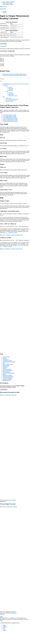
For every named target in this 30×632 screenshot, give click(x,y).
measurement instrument (10, 500)
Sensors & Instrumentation (8, 373)
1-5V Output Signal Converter (9, 116)
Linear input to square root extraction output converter (15, 74)
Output (7, 91)
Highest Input (10, 90)
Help (4, 96)
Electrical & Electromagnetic (9, 361)
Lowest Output (10, 93)
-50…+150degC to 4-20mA (11, 232)
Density (4, 368)
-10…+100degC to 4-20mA (6, 246)
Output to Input (9, 97)
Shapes (4, 374)
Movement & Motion (7, 375)
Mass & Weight (6, 365)
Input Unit (10, 87)
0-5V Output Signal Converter (9, 115)
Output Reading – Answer (12, 95)
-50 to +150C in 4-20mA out (11, 100)
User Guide (5, 85)
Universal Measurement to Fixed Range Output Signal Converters (16, 83)
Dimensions (5, 366)
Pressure (4, 358)
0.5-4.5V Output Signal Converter (10, 118)
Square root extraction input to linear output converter (14, 75)
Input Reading (10, 88)
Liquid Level (6, 359)
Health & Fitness (6, 380)
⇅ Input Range (3, 51)
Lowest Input (10, 89)
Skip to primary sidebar (8, 4)
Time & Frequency (7, 369)
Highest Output (11, 94)
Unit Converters (6, 356)
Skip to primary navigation (9, 1)
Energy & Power (6, 371)
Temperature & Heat (7, 360)
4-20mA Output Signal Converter (10, 120)
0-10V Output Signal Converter (10, 117)
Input (7, 86)
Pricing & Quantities (7, 378)
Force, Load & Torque (8, 364)
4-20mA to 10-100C (9, 101)
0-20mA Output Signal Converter (10, 121)
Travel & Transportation (8, 376)
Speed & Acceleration (7, 370)
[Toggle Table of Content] (1, 81)
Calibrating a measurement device (12, 99)
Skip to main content (7, 3)
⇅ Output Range (11, 51)
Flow (4, 363)
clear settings (4, 46)
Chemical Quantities (7, 379)
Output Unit (10, 92)
